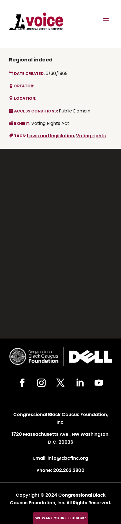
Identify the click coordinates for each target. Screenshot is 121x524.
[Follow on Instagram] (41, 382)
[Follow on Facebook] (22, 382)
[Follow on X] (60, 382)
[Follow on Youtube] (98, 382)
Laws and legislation (50, 135)
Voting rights (91, 135)
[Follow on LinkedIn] (79, 382)
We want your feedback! (60, 518)
